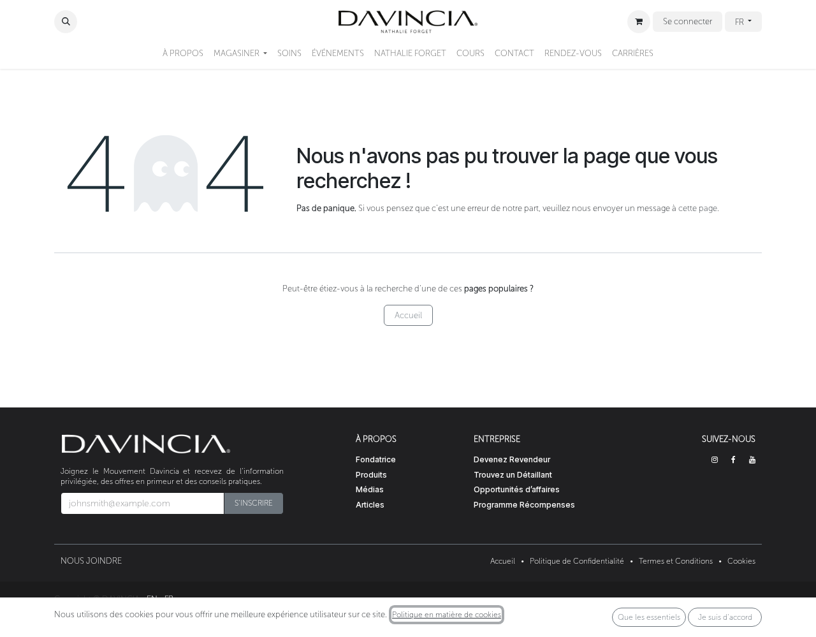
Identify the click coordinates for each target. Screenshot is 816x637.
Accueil (408, 315)
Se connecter (687, 21)
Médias (370, 489)
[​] (714, 459)
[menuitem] (182, 53)
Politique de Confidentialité (577, 561)
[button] (65, 21)
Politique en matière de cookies (446, 614)
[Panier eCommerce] (638, 21)
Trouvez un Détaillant (513, 475)
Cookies (741, 561)
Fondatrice (376, 459)
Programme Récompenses (524, 504)
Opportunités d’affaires (517, 489)
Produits (371, 475)
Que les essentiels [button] (649, 617)
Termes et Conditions (676, 561)
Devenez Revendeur (512, 459)
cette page (697, 208)
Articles (370, 504)
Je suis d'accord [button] (725, 617)
